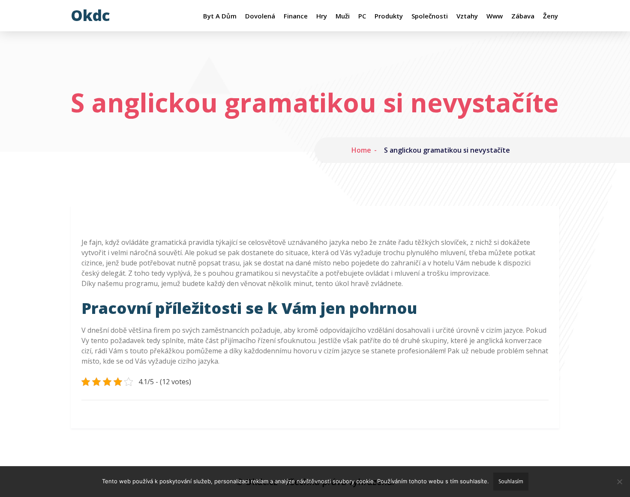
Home (361, 150)
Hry (321, 16)
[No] (619, 481)
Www (494, 16)
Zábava (522, 16)
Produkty (389, 16)
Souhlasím (510, 481)
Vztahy (467, 16)
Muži (343, 16)
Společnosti (429, 16)
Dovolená (260, 16)
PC (362, 16)
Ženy (550, 16)
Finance (296, 16)
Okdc (90, 15)
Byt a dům (220, 16)
